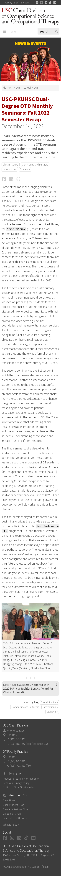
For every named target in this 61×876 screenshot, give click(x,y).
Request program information (19, 779)
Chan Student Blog (13, 805)
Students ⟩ (52, 712)
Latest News (30, 87)
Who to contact (15, 731)
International (10, 169)
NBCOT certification (39, 867)
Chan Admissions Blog (15, 809)
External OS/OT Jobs (15, 818)
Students (25, 169)
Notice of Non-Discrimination (19, 787)
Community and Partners (35, 165)
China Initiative (10, 165)
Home (7, 87)
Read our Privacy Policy (16, 783)
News (17, 87)
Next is (28, 689)
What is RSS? (10, 825)
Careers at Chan (12, 814)
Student (25, 2)
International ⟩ (50, 707)
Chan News (9, 801)
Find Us (11, 735)
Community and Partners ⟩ (25, 707)
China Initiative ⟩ (49, 702)
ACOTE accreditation (14, 867)
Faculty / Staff (12, 2)
